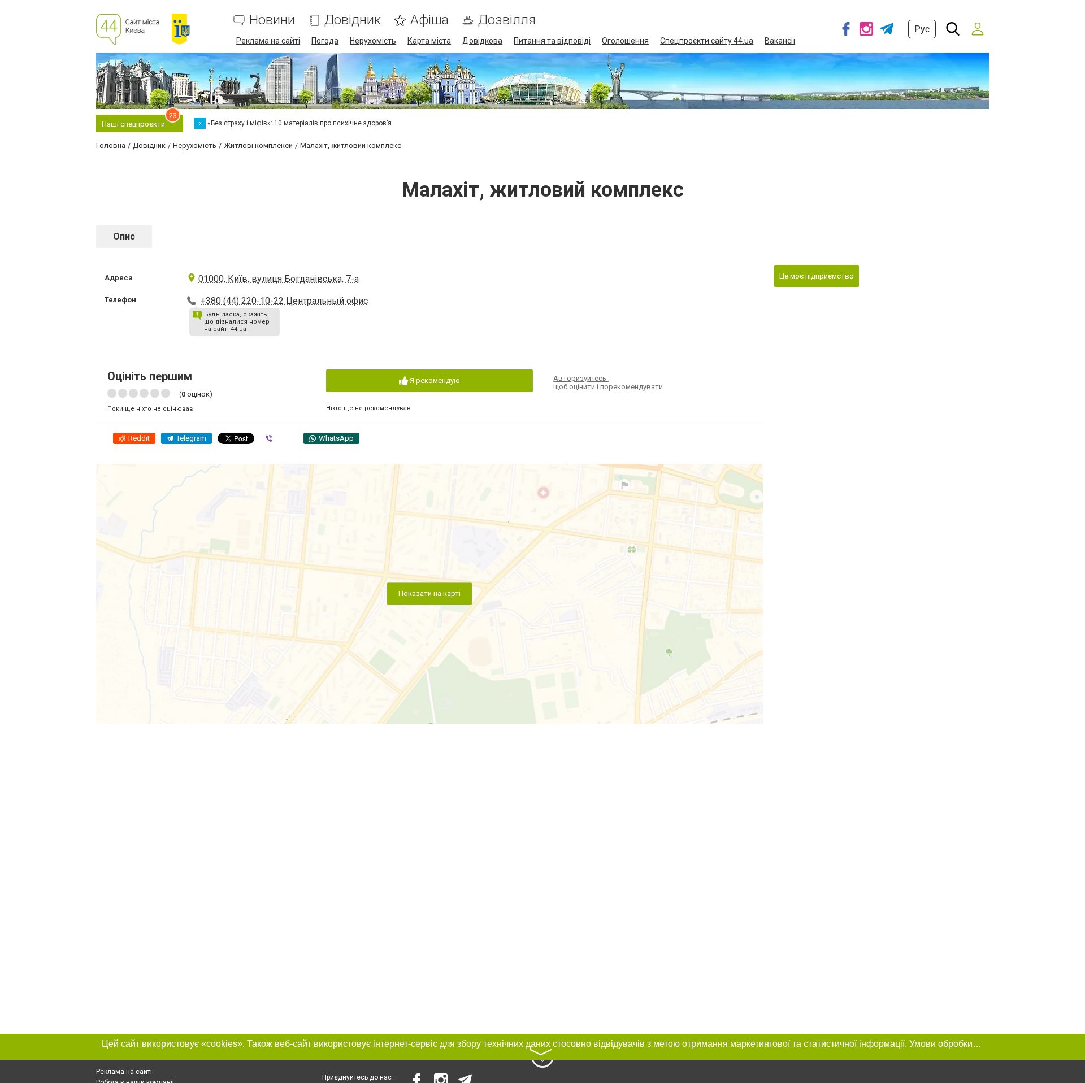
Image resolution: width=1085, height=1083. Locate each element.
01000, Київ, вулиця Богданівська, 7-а (278, 278)
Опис (124, 236)
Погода (324, 40)
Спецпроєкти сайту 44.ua (706, 40)
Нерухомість (373, 40)
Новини (272, 20)
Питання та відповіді (552, 40)
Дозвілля (507, 20)
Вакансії (780, 40)
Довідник (352, 20)
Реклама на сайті (268, 40)
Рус (922, 29)
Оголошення (625, 40)
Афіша (429, 20)
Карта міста (429, 40)
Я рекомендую (434, 380)
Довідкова (482, 40)
